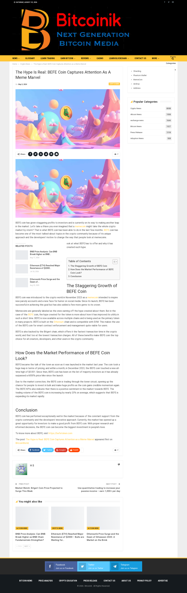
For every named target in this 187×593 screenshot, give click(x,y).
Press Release (136, 132)
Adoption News (137, 138)
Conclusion (76, 276)
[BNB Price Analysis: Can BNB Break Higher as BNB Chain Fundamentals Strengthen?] (21, 255)
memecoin (80, 226)
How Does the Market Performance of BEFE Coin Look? (92, 271)
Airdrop (136, 84)
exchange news (137, 120)
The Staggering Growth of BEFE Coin (89, 266)
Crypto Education (68, 581)
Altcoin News (22, 528)
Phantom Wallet (140, 75)
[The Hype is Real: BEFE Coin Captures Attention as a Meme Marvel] (67, 188)
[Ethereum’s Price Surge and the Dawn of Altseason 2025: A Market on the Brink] (21, 282)
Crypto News (114, 84)
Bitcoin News (136, 126)
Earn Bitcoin (67, 58)
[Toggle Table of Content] (113, 261)
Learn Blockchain (118, 58)
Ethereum (59, 321)
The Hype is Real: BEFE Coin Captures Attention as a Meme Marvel (60, 439)
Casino (100, 58)
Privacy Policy (144, 581)
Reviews (85, 58)
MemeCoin (137, 80)
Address (137, 88)
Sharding (137, 71)
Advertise (163, 581)
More (154, 58)
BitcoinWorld (22, 443)
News (14, 58)
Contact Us (140, 58)
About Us (126, 581)
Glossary (30, 58)
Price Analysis (46, 581)
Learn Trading (48, 58)
